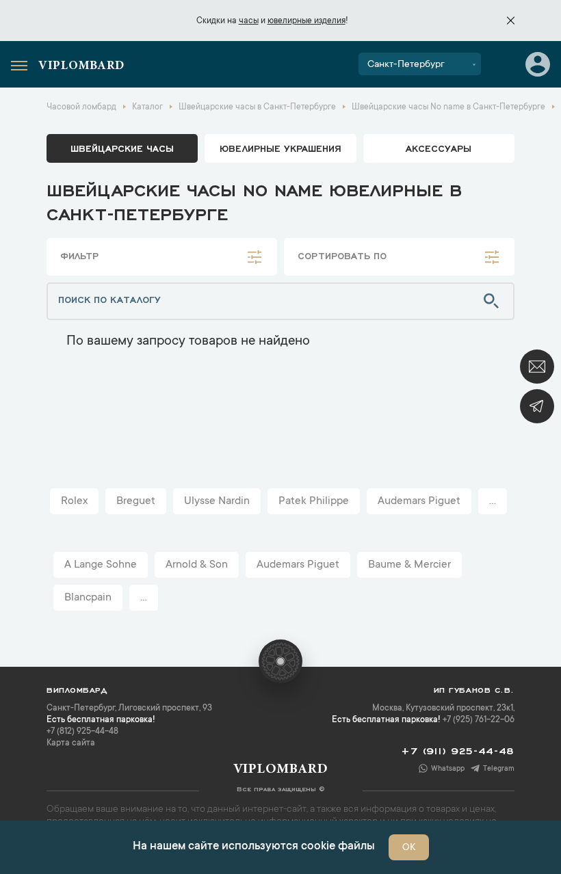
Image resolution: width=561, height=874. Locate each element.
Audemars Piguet (419, 501)
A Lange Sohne (100, 565)
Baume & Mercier (409, 565)
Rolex (74, 501)
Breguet (135, 501)
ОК (408, 848)
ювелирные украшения (280, 147)
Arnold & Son (197, 565)
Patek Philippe (313, 501)
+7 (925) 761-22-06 (478, 720)
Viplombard (81, 66)
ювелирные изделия (306, 21)
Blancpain (88, 598)
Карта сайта (71, 743)
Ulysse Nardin (217, 501)
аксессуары (438, 147)
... (492, 501)
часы (249, 21)
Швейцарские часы (122, 147)
